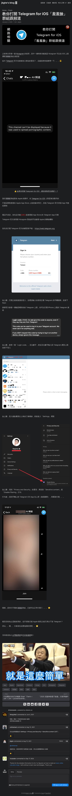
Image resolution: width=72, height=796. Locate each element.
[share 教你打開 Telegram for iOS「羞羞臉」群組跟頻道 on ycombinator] (47, 704)
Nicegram (20, 54)
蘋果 (28, 689)
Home (4, 10)
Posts (10, 10)
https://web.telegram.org (45, 228)
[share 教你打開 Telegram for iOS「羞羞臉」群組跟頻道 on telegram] (43, 704)
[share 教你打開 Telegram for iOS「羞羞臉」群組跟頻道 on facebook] (36, 704)
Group (37, 685)
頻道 (34, 689)
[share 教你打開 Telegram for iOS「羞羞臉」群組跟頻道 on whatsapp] (39, 704)
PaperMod (48, 793)
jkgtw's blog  (9, 2)
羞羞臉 (14, 689)
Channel (29, 685)
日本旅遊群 (26, 635)
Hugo (42, 793)
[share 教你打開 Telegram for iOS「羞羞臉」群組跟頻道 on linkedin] (28, 704)
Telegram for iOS (38, 198)
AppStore (20, 685)
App (5, 685)
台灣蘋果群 (16, 635)
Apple (12, 685)
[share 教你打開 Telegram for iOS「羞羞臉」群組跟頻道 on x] (24, 704)
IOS (44, 685)
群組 (21, 689)
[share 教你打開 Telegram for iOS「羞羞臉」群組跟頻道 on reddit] (32, 704)
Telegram (10, 61)
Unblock (6, 689)
